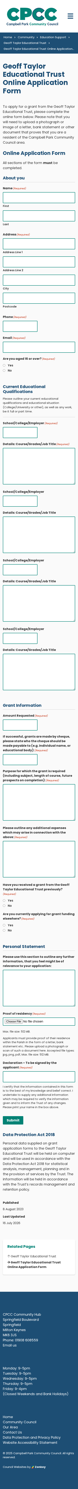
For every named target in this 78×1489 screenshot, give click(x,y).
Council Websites (15, 1467)
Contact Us (12, 1432)
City (6, 288)
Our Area (10, 1427)
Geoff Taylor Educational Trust (33, 1256)
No (10, 370)
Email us (10, 1345)
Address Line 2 (13, 270)
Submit (13, 1120)
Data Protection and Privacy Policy (32, 1437)
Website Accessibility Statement (30, 1442)
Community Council (19, 1422)
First (6, 206)
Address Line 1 (13, 252)
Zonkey (40, 1467)
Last (6, 224)
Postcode (10, 306)
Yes (10, 365)
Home (8, 1417)
